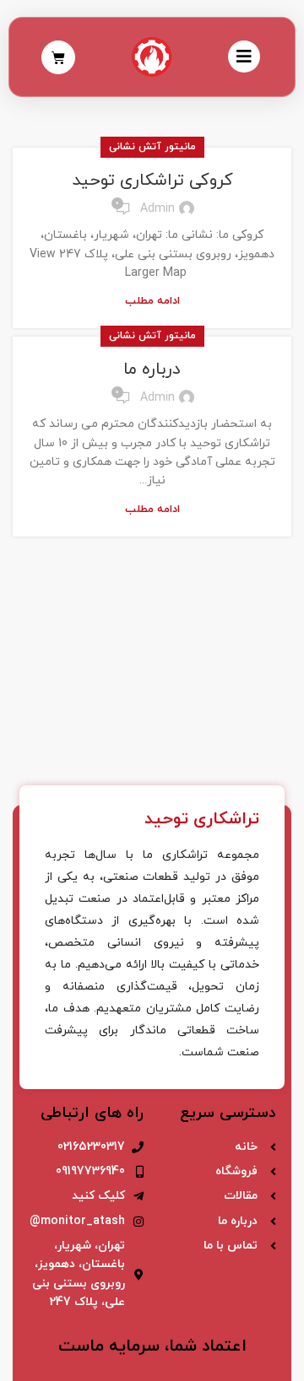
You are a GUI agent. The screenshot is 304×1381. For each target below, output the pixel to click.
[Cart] (58, 57)
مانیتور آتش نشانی (152, 147)
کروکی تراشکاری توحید (152, 180)
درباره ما (152, 369)
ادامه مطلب (152, 301)
